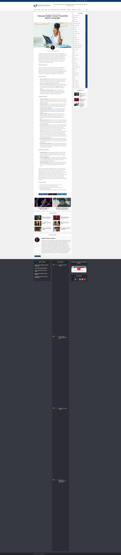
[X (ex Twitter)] (78, 279)
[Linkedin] (80, 279)
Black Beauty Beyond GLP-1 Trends (65, 223)
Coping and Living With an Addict (63, 265)
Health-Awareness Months (55, 14)
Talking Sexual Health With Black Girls (46, 229)
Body (46, 9)
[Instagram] (73, 279)
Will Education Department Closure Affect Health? (62, 481)
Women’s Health (46, 221)
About (39, 9)
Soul (49, 9)
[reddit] (82, 279)
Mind (43, 9)
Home (35, 9)
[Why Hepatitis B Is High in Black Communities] (77, 99)
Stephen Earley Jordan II (55, 20)
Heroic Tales (63, 9)
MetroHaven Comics (55, 9)
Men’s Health (68, 227)
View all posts (37, 256)
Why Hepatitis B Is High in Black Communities (65, 217)
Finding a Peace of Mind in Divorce (63, 409)
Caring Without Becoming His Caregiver (65, 229)
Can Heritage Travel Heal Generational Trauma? (82, 105)
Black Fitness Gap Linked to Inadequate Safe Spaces (47, 217)
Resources (74, 9)
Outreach (68, 9)
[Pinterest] (85, 279)
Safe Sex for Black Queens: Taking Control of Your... (63, 337)
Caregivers (64, 227)
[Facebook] (75, 279)
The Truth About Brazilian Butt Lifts (46, 223)
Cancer (49, 14)
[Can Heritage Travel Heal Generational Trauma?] (77, 104)
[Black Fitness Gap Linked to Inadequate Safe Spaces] (77, 94)
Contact (79, 9)
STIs (44, 227)
